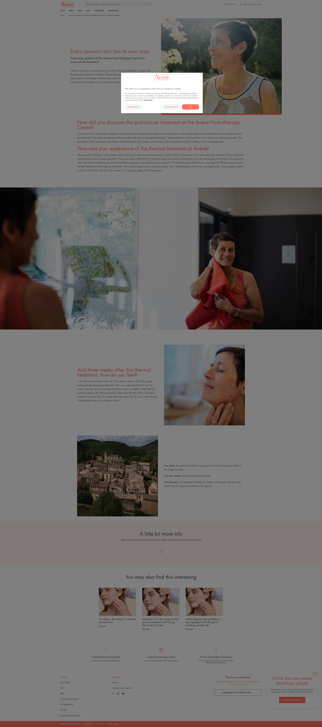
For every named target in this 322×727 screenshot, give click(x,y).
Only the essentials (171, 107)
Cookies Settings (133, 107)
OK (190, 107)
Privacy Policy (148, 100)
